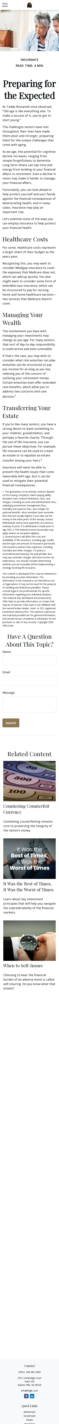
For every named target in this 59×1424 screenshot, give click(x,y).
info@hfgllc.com (29, 1390)
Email (6, 672)
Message (8, 693)
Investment (30, 1415)
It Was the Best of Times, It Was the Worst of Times (28, 886)
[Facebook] (26, 1396)
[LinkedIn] (32, 1396)
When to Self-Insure (23, 965)
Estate (29, 1419)
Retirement (29, 1411)
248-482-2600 (33, 1372)
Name (6, 652)
